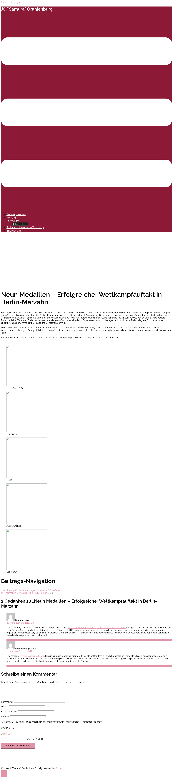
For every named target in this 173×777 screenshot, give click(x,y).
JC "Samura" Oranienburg (27, 9)
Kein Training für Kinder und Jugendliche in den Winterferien (31, 590)
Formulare (12, 220)
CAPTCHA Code (35, 739)
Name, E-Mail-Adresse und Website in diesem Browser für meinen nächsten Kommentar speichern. (53, 722)
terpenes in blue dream (32, 656)
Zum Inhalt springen (11, 2)
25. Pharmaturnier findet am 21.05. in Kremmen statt (26, 593)
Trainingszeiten (16, 214)
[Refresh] (6, 734)
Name (4, 706)
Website (5, 716)
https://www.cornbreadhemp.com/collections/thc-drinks (97, 627)
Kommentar (7, 702)
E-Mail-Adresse (9, 711)
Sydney (59, 768)
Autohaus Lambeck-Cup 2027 (25, 227)
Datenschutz (20, 224)
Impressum (13, 230)
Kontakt (11, 217)
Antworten (11, 640)
